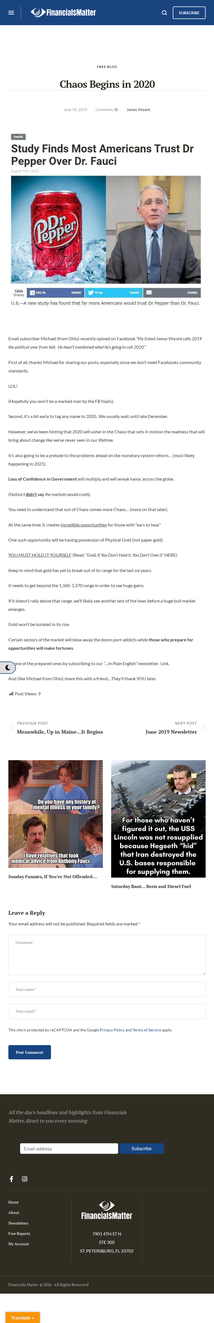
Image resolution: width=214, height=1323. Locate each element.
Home (13, 1202)
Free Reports (19, 1233)
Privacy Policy (112, 1030)
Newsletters (18, 1223)
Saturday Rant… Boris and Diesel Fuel (151, 886)
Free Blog (107, 67)
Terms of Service (147, 1030)
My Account (18, 1243)
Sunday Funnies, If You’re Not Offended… (52, 876)
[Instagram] (24, 1179)
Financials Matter (23, 1284)
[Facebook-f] (11, 1179)
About (13, 1212)
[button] (7, 667)
